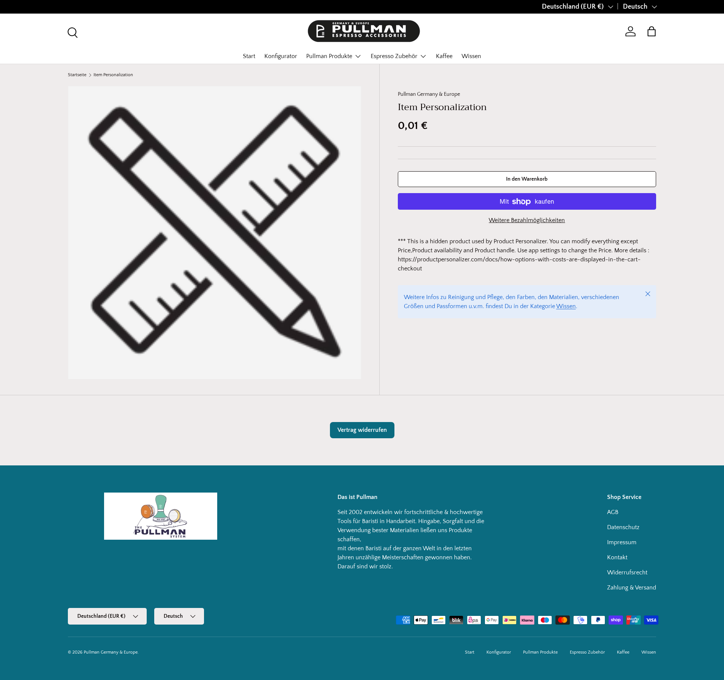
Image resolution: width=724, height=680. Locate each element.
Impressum (622, 542)
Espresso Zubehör (394, 56)
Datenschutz (623, 527)
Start (249, 56)
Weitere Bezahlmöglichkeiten (527, 220)
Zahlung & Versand (631, 587)
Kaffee (444, 56)
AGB (612, 512)
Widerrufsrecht (627, 572)
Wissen (471, 56)
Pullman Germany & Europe (429, 94)
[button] (651, 31)
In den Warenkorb (527, 179)
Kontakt (617, 557)
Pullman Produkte (329, 56)
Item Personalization (113, 75)
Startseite (77, 75)
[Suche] (71, 31)
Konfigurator (280, 56)
